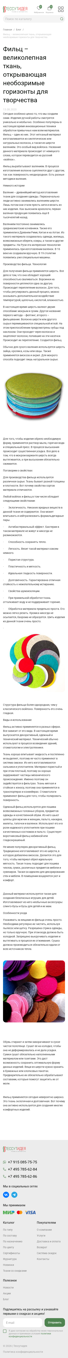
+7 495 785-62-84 (22, 1169)
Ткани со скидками (15, 1270)
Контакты (43, 1259)
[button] (62, 19)
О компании (44, 1229)
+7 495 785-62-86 (22, 1176)
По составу (10, 1235)
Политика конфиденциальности (23, 1351)
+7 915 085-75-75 (22, 1162)
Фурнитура (10, 1259)
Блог (6, 1299)
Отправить (55, 1322)
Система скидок (47, 1253)
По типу (8, 1229)
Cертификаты (11, 1253)
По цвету (8, 1247)
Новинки (8, 1264)
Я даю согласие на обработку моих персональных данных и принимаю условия (36, 1333)
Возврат (42, 1247)
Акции (7, 1293)
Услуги (41, 1235)
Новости (8, 1287)
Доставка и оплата (49, 1241)
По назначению (12, 1241)
